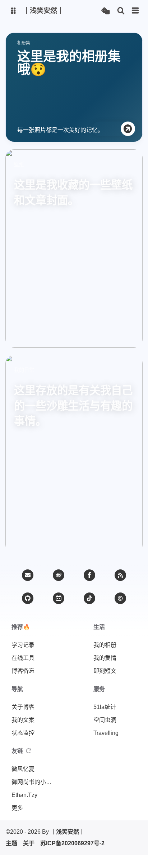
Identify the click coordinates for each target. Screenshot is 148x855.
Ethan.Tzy (24, 795)
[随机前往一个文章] (105, 11)
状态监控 (22, 733)
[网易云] (89, 598)
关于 (28, 843)
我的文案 (22, 720)
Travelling (106, 733)
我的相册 (104, 645)
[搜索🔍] (121, 11)
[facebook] (89, 575)
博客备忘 (22, 671)
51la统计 (104, 707)
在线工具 (22, 658)
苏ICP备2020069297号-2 (72, 843)
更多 (17, 808)
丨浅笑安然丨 (67, 832)
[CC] (120, 598)
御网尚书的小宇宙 (33, 782)
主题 (11, 843)
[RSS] (120, 575)
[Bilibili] (58, 598)
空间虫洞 (104, 720)
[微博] (58, 575)
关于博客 (22, 707)
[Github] (27, 598)
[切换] (135, 10)
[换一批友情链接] (29, 751)
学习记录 (22, 645)
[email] (27, 575)
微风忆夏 (22, 769)
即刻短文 (104, 671)
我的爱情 (104, 658)
